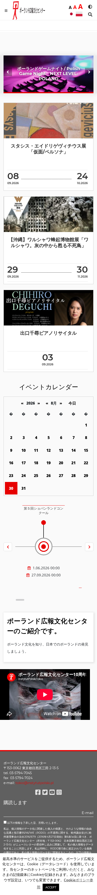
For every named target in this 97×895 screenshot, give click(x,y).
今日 (72, 403)
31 (23, 488)
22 (86, 462)
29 (86, 475)
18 (36, 462)
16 (11, 462)
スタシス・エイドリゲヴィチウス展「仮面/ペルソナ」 (48, 149)
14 (73, 450)
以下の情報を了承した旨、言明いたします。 (33, 822)
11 (36, 450)
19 (48, 462)
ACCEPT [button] (50, 887)
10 (23, 450)
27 (61, 475)
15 (86, 450)
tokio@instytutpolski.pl (35, 783)
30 (11, 488)
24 (23, 475)
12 (48, 450)
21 (73, 462)
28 (73, 475)
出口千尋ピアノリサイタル (48, 333)
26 (48, 475)
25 (36, 475)
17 (23, 462)
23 (11, 475)
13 (61, 450)
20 (61, 462)
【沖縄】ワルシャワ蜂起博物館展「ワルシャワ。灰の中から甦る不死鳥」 (48, 242)
